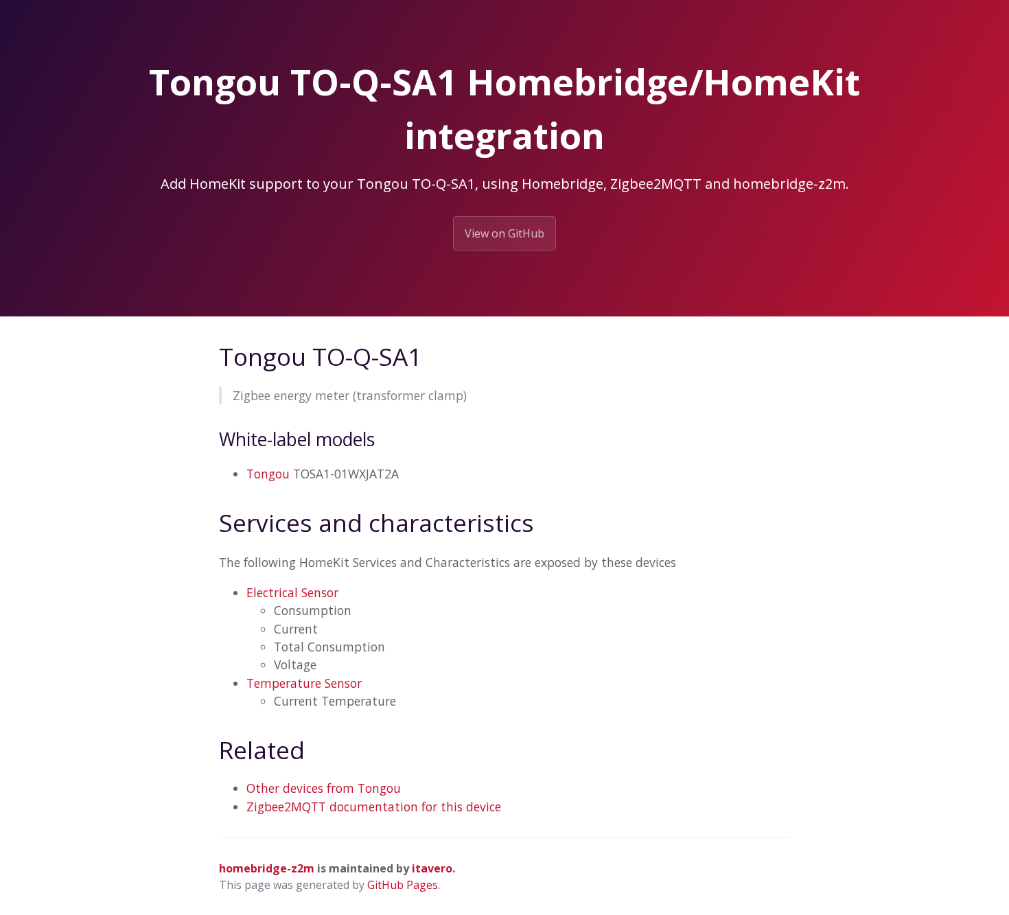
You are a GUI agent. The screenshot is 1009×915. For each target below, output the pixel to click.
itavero (432, 868)
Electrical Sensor (292, 592)
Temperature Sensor (304, 683)
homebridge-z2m (266, 868)
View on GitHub (504, 233)
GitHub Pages (402, 884)
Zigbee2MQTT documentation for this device (373, 806)
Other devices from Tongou (323, 788)
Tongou (268, 473)
